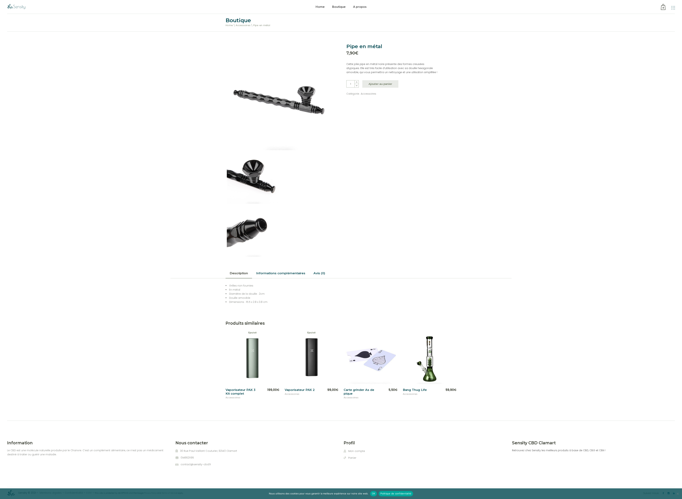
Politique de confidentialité (395, 493)
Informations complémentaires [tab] (280, 273)
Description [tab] (239, 273)
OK (373, 493)
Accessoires (368, 94)
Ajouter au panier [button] (381, 390)
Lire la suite (267, 390)
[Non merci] (677, 493)
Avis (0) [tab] (319, 273)
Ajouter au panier (380, 84)
